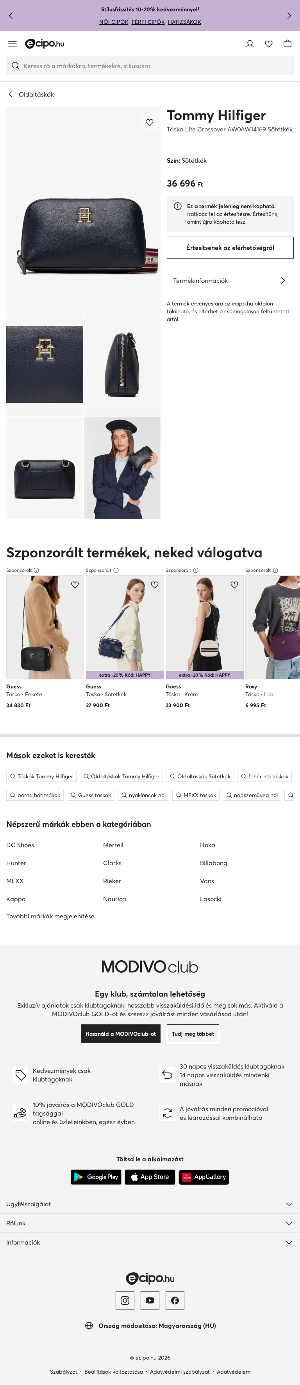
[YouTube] (150, 1300)
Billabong (213, 863)
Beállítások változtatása (113, 1371)
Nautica (114, 899)
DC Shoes (20, 845)
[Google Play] (96, 1177)
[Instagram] (125, 1300)
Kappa (16, 899)
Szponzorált (19, 570)
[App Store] (150, 1177)
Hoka (207, 845)
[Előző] (11, 15)
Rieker (112, 881)
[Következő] (289, 15)
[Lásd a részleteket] (282, 280)
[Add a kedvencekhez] (150, 122)
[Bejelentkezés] (250, 43)
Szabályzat (63, 1371)
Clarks (112, 863)
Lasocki (210, 899)
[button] (83, 210)
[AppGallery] (204, 1177)
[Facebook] (175, 1300)
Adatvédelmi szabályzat (180, 1371)
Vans (207, 881)
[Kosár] (287, 43)
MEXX (15, 881)
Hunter (16, 863)
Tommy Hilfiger (216, 115)
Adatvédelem (233, 1371)
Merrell (113, 845)
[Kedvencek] (268, 43)
